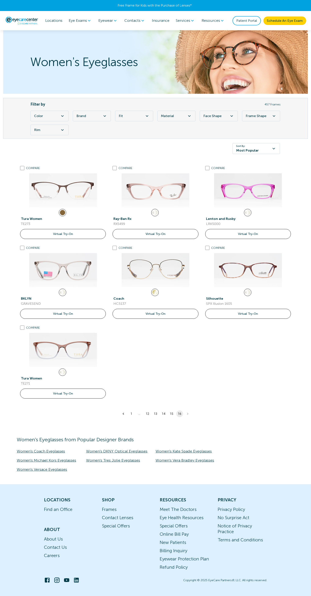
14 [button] (163, 413)
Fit (121, 116)
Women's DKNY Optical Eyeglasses (116, 451)
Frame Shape (256, 116)
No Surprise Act (233, 517)
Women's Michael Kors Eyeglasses (46, 460)
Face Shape (212, 116)
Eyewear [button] (105, 20)
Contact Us (55, 547)
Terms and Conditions (240, 539)
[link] (63, 190)
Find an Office (58, 509)
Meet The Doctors (178, 509)
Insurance (160, 20)
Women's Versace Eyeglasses (42, 469)
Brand (81, 116)
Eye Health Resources (182, 517)
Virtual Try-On (63, 234)
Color (38, 116)
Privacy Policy (231, 509)
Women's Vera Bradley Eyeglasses (185, 460)
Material (167, 116)
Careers (52, 555)
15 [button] (171, 413)
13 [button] (155, 413)
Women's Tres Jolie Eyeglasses (113, 460)
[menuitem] (80, 20)
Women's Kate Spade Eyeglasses (184, 451)
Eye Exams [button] (78, 20)
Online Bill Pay (174, 534)
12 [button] (147, 413)
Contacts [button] (132, 20)
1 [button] (131, 413)
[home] (22, 21)
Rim (37, 130)
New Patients (173, 542)
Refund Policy (174, 567)
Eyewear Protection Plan (184, 559)
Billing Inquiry (173, 550)
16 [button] (179, 413)
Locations (53, 20)
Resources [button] (211, 20)
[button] (123, 413)
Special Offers (116, 525)
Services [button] (183, 20)
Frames (109, 509)
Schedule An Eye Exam (285, 21)
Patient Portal (246, 21)
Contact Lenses (117, 517)
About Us (53, 539)
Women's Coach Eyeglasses (41, 451)
